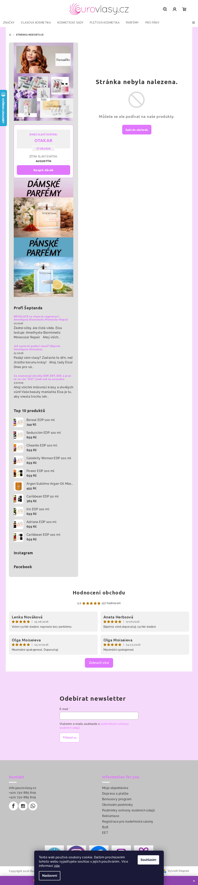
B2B (105, 827)
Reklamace (110, 816)
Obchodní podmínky (117, 805)
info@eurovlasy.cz (22, 788)
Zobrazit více (99, 663)
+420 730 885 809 (22, 792)
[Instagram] (23, 806)
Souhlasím (148, 860)
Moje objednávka (115, 788)
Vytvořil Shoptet (178, 870)
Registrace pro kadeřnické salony (127, 821)
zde (57, 866)
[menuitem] (9, 22)
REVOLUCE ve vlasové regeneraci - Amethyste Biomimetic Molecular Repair (41, 318)
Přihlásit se (69, 737)
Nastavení (49, 875)
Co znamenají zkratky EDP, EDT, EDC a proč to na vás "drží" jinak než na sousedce (42, 377)
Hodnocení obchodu (99, 592)
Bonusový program (116, 799)
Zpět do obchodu (136, 129)
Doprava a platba (115, 793)
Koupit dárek (43, 170)
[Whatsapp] (32, 806)
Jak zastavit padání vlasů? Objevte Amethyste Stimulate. (37, 347)
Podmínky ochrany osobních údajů (128, 810)
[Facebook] (13, 806)
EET (105, 833)
